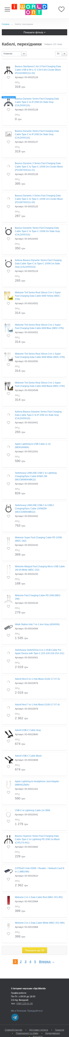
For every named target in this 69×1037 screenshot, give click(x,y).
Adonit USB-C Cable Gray (28, 730)
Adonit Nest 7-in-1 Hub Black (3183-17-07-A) (37, 704)
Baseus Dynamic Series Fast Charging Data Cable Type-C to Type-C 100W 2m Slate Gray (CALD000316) (37, 231)
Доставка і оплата (38, 1030)
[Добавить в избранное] (8, 77)
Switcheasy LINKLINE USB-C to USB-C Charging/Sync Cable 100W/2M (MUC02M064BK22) (34, 508)
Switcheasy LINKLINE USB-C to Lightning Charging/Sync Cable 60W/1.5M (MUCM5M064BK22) (36, 476)
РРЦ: (17, 82)
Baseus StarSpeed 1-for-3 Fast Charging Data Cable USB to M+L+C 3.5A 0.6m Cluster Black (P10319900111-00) (38, 69)
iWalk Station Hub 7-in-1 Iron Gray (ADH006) (37, 624)
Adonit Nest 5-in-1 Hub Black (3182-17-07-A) (37, 679)
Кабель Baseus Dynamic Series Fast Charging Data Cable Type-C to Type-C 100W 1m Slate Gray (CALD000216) (38, 263)
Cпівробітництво (13, 1030)
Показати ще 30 (34, 950)
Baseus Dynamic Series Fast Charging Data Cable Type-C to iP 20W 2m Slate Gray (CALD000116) (37, 102)
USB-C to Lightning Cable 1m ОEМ (32, 810)
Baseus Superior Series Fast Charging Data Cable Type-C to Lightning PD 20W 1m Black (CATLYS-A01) (37, 839)
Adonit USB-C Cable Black (28, 756)
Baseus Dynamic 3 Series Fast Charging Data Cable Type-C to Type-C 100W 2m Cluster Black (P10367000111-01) (39, 166)
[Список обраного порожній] (61, 9)
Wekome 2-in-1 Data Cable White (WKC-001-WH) (40, 923)
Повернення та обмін (27, 1033)
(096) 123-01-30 (24, 1003)
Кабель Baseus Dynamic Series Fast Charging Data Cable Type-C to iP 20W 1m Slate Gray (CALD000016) (38, 415)
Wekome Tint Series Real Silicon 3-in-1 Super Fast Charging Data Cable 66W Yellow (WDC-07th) (38, 296)
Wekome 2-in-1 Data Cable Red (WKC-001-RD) (39, 897)
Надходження (52, 1033)
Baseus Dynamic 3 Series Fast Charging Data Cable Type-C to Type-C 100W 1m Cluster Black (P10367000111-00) (39, 199)
